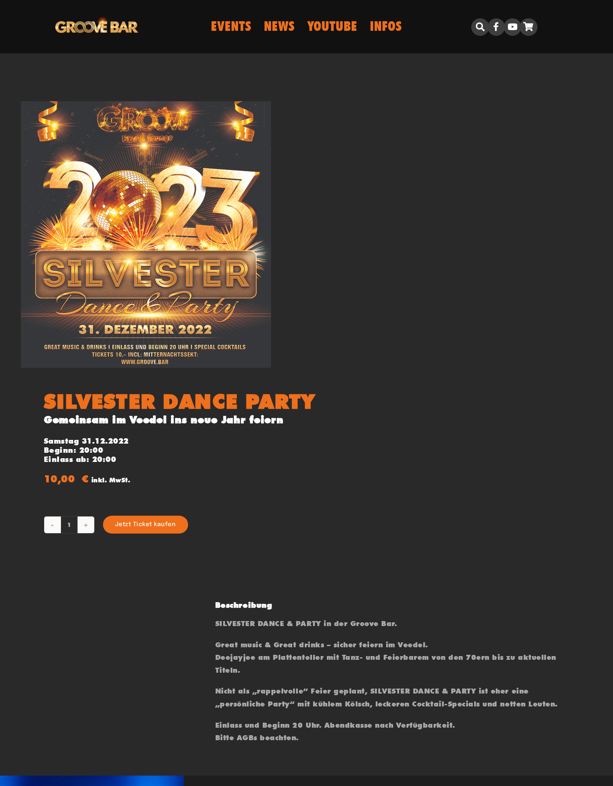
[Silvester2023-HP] (158, 234)
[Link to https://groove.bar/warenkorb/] (528, 27)
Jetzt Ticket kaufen (145, 524)
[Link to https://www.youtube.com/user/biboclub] (512, 27)
